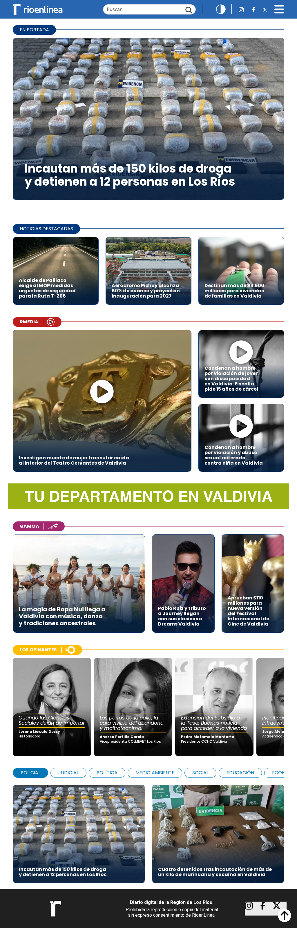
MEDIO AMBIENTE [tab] (154, 772)
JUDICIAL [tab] (68, 772)
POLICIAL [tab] (30, 772)
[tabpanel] (148, 831)
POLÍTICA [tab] (107, 772)
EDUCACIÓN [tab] (240, 772)
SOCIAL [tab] (200, 772)
